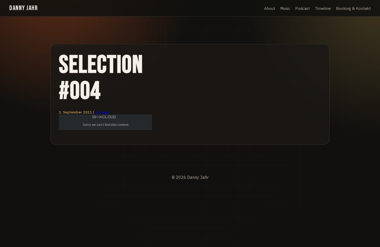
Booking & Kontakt (353, 8)
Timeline (323, 8)
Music (285, 8)
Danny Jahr (23, 8)
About (269, 8)
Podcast (302, 8)
